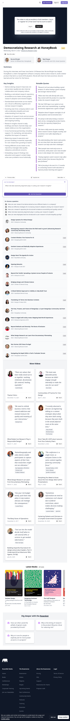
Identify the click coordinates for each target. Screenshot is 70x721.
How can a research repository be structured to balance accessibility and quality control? (35, 209)
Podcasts (22, 700)
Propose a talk (40, 688)
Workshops (5, 685)
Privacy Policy (58, 677)
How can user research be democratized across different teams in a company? (32, 204)
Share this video (11, 54)
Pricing (38, 673)
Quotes (21, 711)
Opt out (53, 717)
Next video (60, 177)
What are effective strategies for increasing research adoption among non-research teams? (36, 207)
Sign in (56, 2)
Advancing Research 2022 (29, 51)
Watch (29, 397)
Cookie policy (5, 719)
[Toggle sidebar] (3, 2)
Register (39, 26)
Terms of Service (59, 673)
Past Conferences (24, 692)
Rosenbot (48, 2)
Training (21, 703)
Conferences (6, 681)
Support (38, 681)
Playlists (21, 681)
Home (4, 673)
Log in (30, 26)
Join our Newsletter (8, 692)
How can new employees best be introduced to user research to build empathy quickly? (35, 214)
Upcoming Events (24, 688)
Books (4, 677)
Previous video (11, 177)
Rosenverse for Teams (43, 685)
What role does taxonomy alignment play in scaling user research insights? (31, 212)
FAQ (37, 677)
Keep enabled (63, 717)
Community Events (25, 696)
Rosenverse (22, 673)
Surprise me (36, 177)
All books (41, 567)
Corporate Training (8, 688)
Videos (21, 677)
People (21, 685)
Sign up (64, 2)
